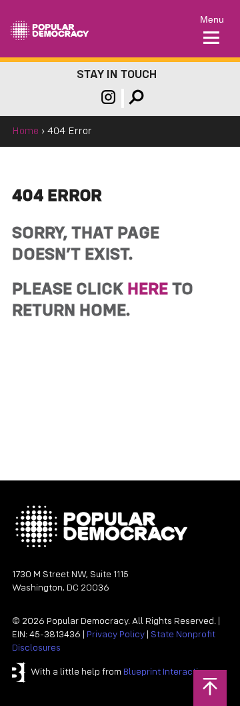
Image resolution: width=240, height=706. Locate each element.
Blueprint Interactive (165, 672)
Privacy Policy (116, 635)
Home (25, 131)
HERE (147, 290)
